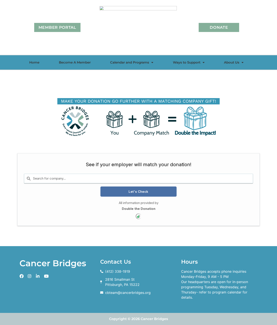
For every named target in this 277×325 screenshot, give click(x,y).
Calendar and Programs (129, 62)
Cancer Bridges (52, 263)
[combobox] (138, 178)
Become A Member (75, 62)
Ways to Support (186, 62)
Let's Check (138, 192)
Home (34, 62)
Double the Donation (138, 209)
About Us (231, 62)
